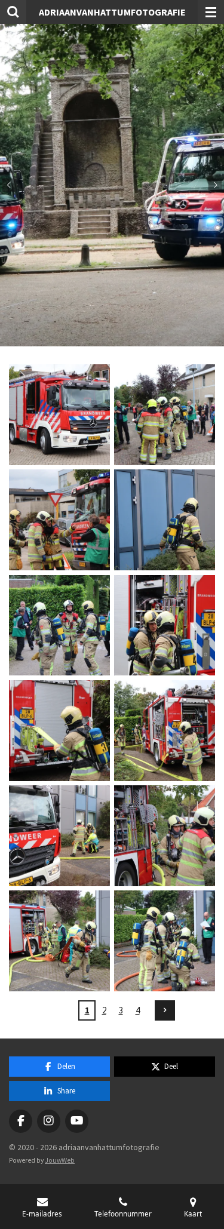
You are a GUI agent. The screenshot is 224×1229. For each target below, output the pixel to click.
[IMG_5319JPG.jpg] (164, 835)
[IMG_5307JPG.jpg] (164, 414)
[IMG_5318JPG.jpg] (59, 835)
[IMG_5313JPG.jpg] (164, 625)
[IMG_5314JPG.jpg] (59, 730)
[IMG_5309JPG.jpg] (59, 520)
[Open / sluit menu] (211, 12)
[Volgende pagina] (165, 1010)
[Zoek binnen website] (13, 12)
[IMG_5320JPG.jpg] (59, 941)
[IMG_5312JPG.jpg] (59, 625)
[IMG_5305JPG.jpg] (59, 414)
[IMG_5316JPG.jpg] (164, 730)
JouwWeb (60, 1160)
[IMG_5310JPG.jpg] (164, 520)
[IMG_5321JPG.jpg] (164, 941)
